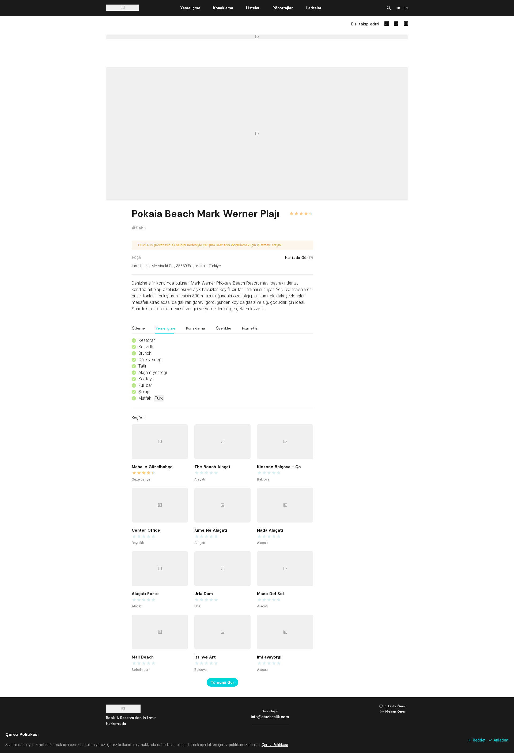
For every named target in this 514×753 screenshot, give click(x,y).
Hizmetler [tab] (250, 328)
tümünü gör (222, 682)
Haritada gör (299, 257)
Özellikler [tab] (223, 328)
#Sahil (139, 228)
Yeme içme (190, 8)
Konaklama (223, 8)
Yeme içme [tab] (165, 328)
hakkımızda (116, 723)
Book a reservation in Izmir (131, 718)
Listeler (253, 8)
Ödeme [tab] (138, 328)
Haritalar (314, 8)
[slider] (301, 210)
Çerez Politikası (275, 745)
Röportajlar (283, 8)
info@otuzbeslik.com (270, 717)
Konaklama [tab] (195, 328)
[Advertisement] (368, 287)
